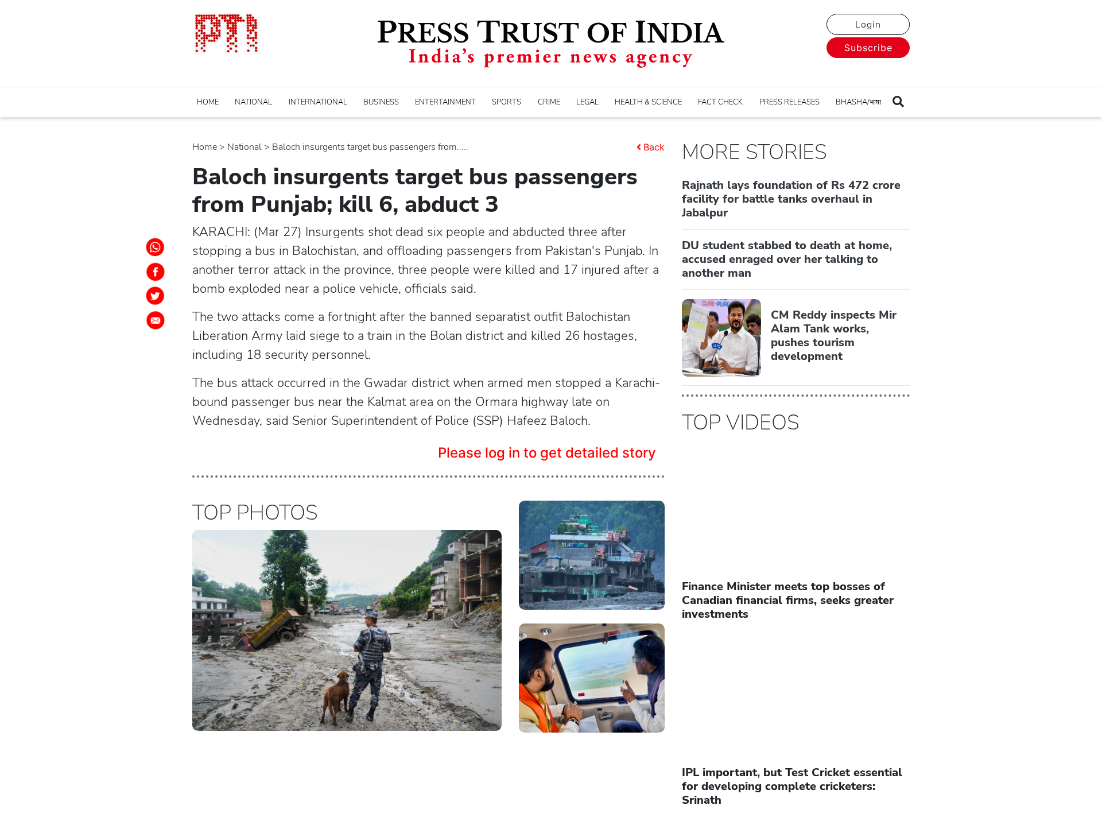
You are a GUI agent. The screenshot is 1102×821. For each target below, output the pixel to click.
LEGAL (587, 102)
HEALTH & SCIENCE (648, 102)
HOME (208, 102)
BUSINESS (381, 102)
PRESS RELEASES (789, 102)
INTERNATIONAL (318, 102)
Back (654, 147)
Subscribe (868, 47)
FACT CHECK (720, 102)
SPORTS (506, 102)
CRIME (549, 102)
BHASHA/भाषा (858, 102)
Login (868, 24)
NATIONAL (253, 102)
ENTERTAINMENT (445, 102)
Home (204, 147)
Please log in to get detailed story (547, 452)
